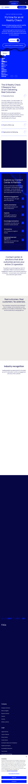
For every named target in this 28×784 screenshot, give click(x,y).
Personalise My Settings (6, 754)
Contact (3, 719)
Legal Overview (4, 731)
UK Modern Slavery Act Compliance (9, 742)
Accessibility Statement (6, 748)
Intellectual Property (6, 745)
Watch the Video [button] (3, 60)
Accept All (14, 781)
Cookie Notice (4, 740)
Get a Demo (22, 7)
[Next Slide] (16, 76)
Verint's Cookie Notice (12, 771)
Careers (3, 716)
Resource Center (5, 713)
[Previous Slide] (12, 76)
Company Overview (5, 708)
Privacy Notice (4, 737)
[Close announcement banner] (26, 3)
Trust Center (4, 751)
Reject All (14, 777)
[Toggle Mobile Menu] (2, 7)
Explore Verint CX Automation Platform (14, 45)
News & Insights (5, 710)
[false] (26, 756)
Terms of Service (5, 734)
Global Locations (5, 722)
